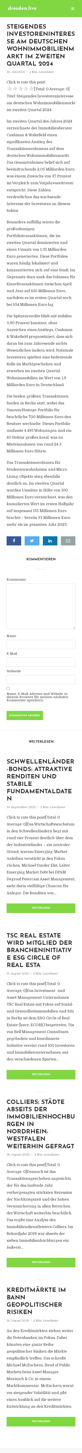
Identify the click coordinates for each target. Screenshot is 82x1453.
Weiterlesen (41, 908)
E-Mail (12, 653)
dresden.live (22, 8)
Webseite (14, 671)
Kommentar (16, 579)
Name (11, 636)
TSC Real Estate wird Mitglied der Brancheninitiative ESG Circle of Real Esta (39, 951)
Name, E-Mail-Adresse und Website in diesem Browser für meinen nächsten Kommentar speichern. (37, 697)
